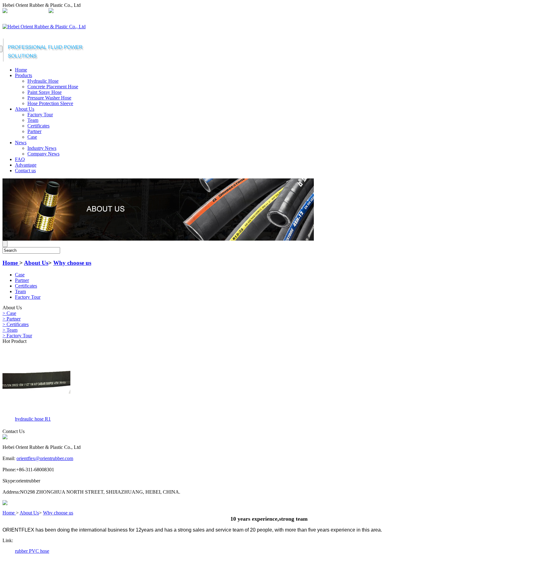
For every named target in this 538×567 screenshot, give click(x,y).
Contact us (25, 170)
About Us (24, 109)
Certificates (38, 125)
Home (21, 69)
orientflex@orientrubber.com (83, 11)
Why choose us (72, 263)
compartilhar (127, 11)
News (20, 142)
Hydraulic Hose (43, 81)
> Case (9, 313)
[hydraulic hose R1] (36, 412)
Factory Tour (40, 114)
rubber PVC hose (32, 551)
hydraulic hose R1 (33, 419)
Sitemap (150, 11)
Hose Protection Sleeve (50, 103)
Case (32, 137)
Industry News (41, 148)
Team (32, 120)
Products (23, 75)
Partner (34, 131)
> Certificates (15, 324)
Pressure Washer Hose (49, 97)
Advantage (25, 165)
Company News (43, 153)
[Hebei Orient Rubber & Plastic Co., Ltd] (44, 26)
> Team (9, 330)
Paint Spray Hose (44, 92)
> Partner (11, 318)
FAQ (20, 159)
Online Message (177, 11)
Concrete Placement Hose (52, 86)
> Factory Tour (17, 335)
